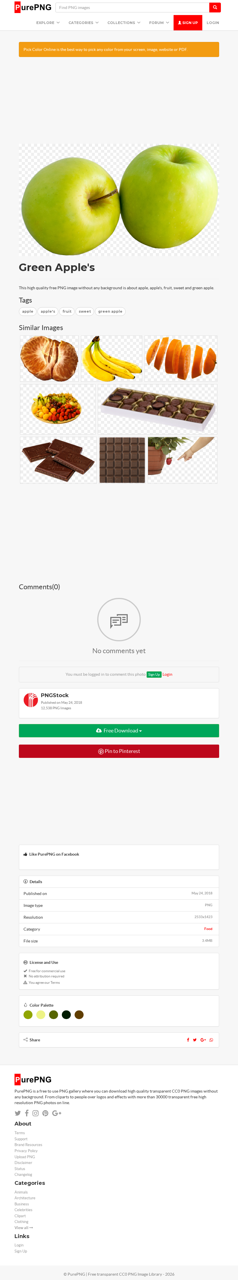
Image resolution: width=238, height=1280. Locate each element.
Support (21, 1139)
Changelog (23, 1174)
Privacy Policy (26, 1151)
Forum (157, 23)
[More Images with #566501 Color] (53, 1014)
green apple (110, 311)
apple (27, 311)
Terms (20, 1133)
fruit (66, 311)
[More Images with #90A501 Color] (28, 1014)
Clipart (20, 1216)
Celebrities (24, 1210)
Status (20, 1169)
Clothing (21, 1222)
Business (22, 1204)
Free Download (121, 731)
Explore (45, 23)
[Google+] (203, 1040)
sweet (85, 311)
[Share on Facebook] (27, 1113)
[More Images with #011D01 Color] (66, 1014)
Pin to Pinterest (122, 751)
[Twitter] (195, 1040)
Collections (121, 23)
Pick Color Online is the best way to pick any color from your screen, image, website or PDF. (105, 49)
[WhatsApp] (211, 1040)
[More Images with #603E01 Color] (79, 1014)
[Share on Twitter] (18, 1113)
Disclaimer (23, 1163)
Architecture (25, 1198)
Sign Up (189, 23)
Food (208, 929)
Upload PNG (25, 1157)
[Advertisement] (119, 103)
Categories (81, 23)
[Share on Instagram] (36, 1113)
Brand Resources (28, 1145)
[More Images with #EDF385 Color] (40, 1014)
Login (213, 23)
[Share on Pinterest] (45, 1113)
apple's (48, 311)
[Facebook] (188, 1040)
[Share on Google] (56, 1113)
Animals (21, 1192)
